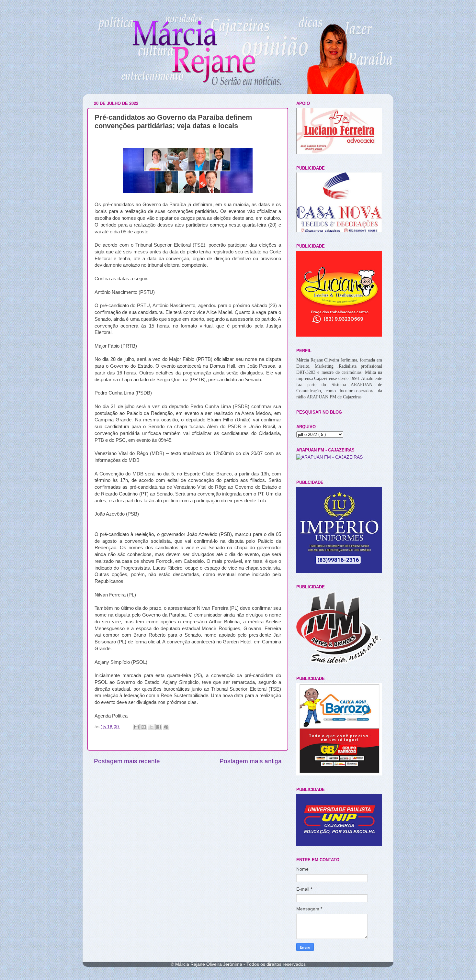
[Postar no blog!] (144, 727)
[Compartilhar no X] (151, 727)
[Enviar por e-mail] (136, 727)
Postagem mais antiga (251, 761)
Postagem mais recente (127, 761)
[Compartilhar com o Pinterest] (166, 727)
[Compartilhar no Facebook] (158, 727)
